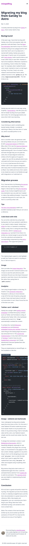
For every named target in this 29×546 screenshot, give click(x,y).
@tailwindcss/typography (8, 443)
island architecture (21, 146)
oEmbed (5, 338)
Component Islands (11, 144)
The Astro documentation (8, 207)
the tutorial (24, 184)
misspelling (6, 3)
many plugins (8, 57)
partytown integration (16, 292)
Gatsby (23, 28)
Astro (2, 30)
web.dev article (21, 475)
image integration (17, 268)
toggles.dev (23, 473)
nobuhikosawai (20, 530)
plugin (3, 226)
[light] (27, 3)
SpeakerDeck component (8, 340)
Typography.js (11, 110)
